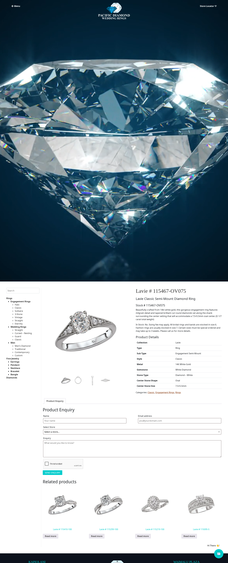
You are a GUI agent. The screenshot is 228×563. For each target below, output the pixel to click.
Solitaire (19, 311)
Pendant (15, 364)
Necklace (15, 368)
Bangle (14, 374)
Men (13, 342)
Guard (18, 336)
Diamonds (11, 377)
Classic (18, 307)
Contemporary (22, 352)
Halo (17, 304)
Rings (9, 298)
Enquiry (47, 438)
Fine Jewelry (12, 358)
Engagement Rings (20, 301)
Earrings (15, 361)
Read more (50, 536)
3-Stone (18, 314)
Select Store (49, 427)
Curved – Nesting (23, 333)
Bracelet (15, 371)
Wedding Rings (18, 326)
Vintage (18, 317)
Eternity (19, 323)
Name (46, 416)
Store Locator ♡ (208, 6)
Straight (19, 320)
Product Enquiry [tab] (54, 401)
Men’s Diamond (22, 345)
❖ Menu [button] (15, 6)
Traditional (20, 349)
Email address (145, 416)
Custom (19, 355)
